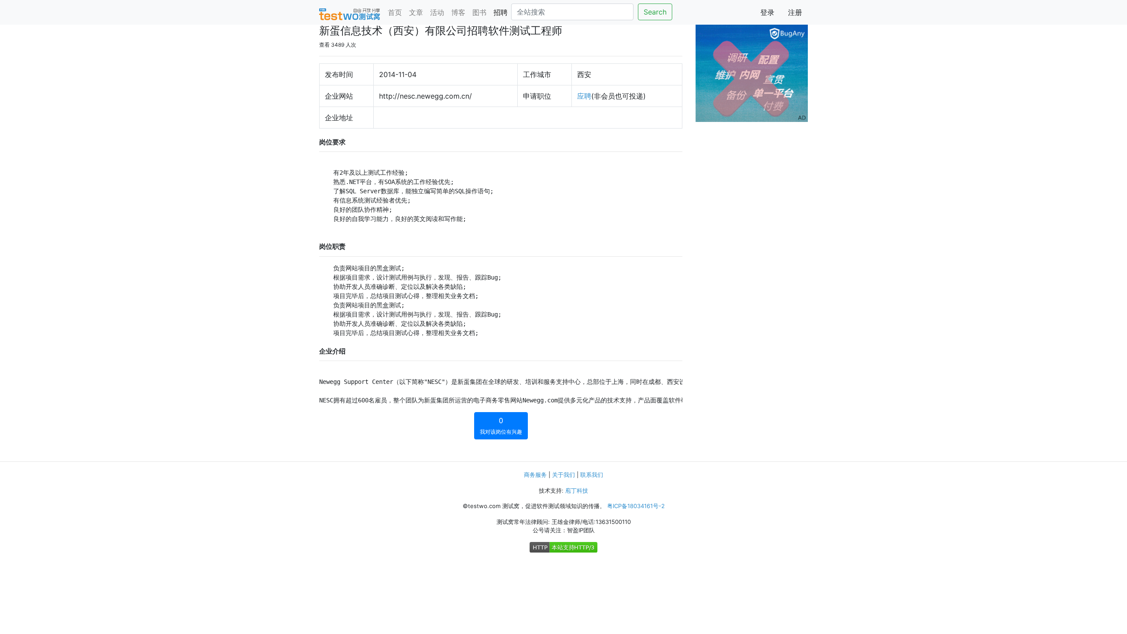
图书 (479, 12)
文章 (416, 12)
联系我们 (591, 474)
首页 (395, 12)
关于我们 (563, 474)
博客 (458, 12)
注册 (795, 12)
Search (655, 11)
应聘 (584, 96)
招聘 (501, 12)
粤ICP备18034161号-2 (636, 505)
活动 (437, 12)
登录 (767, 12)
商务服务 (535, 474)
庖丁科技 (576, 490)
